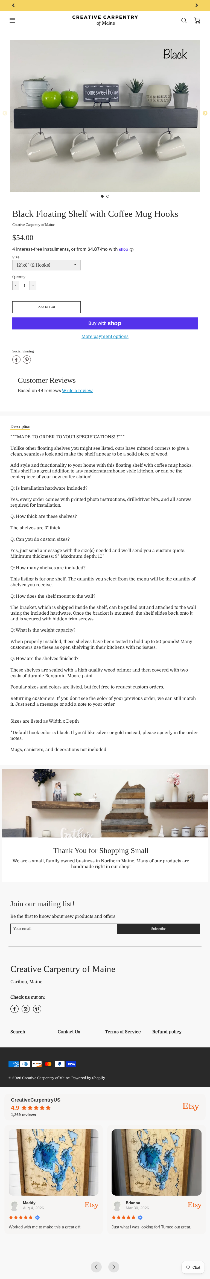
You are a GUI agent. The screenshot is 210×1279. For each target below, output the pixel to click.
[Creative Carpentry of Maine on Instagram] (26, 1011)
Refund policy (167, 1031)
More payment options (105, 336)
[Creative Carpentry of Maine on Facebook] (14, 1011)
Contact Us (69, 1031)
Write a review (77, 390)
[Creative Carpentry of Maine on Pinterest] (37, 1011)
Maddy (29, 1203)
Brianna (133, 1203)
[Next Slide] (205, 113)
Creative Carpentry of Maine (33, 225)
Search (17, 1031)
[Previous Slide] (5, 113)
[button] (46, 307)
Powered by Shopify (88, 1078)
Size (15, 257)
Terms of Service (123, 1031)
